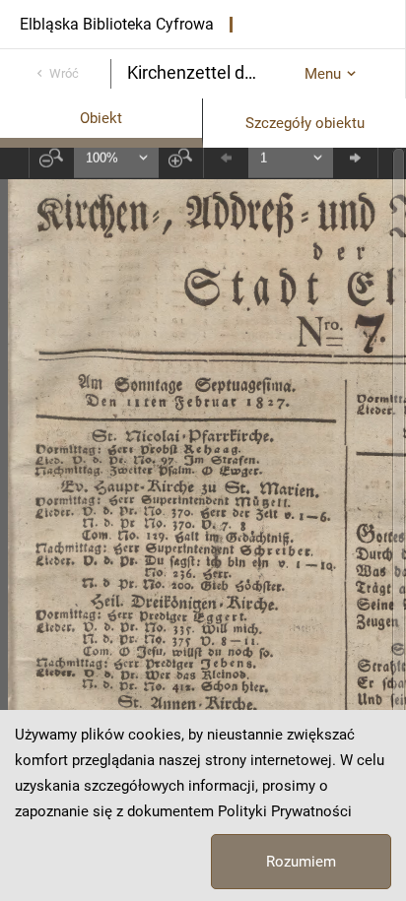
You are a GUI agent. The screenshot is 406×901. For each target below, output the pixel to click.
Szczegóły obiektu (305, 123)
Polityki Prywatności (285, 811)
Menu (322, 74)
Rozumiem (301, 861)
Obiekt (101, 118)
